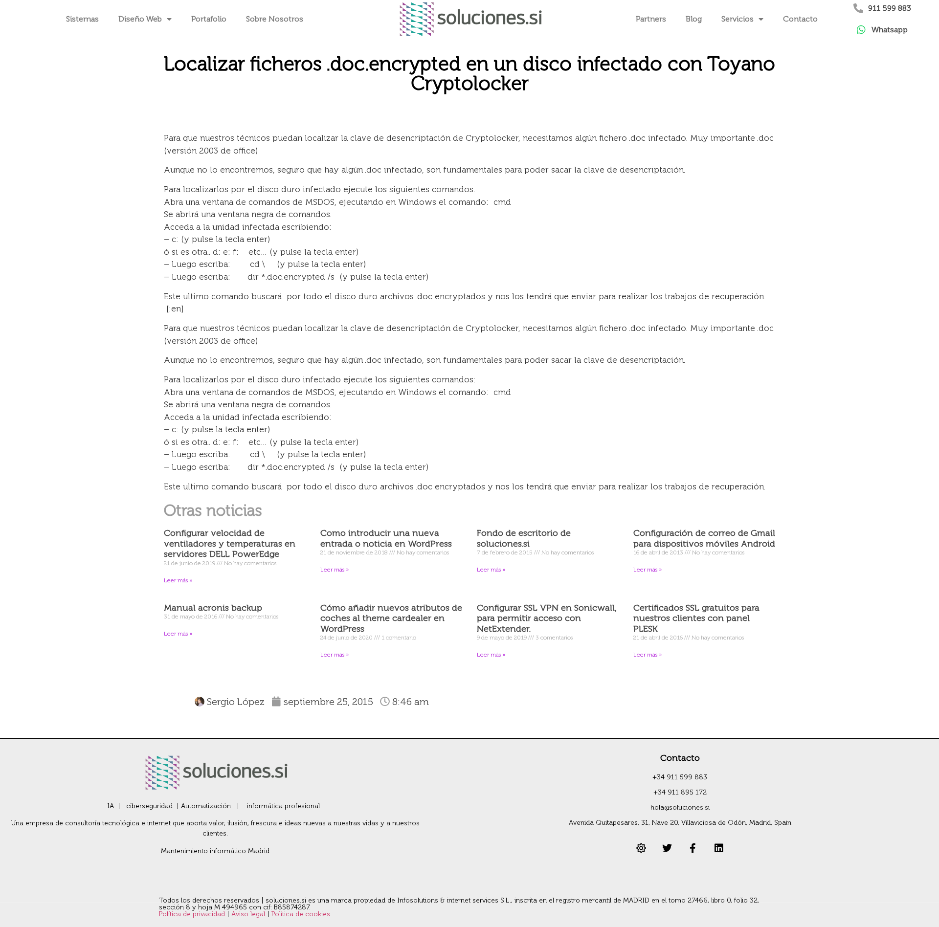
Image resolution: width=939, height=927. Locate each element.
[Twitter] (667, 848)
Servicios (737, 18)
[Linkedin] (719, 848)
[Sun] (641, 848)
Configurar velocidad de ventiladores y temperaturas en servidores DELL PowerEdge (229, 543)
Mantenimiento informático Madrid (215, 851)
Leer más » (178, 580)
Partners (651, 18)
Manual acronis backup (213, 607)
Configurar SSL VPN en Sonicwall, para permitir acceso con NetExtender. (547, 618)
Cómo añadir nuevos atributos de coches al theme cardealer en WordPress (391, 618)
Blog (694, 18)
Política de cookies (300, 914)
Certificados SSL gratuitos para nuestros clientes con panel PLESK (696, 618)
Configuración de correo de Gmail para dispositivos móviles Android (704, 538)
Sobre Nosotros (274, 18)
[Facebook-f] (693, 848)
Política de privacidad (193, 914)
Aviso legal (249, 914)
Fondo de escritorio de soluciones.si (524, 538)
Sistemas (82, 18)
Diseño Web (140, 18)
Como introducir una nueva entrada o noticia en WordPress (386, 538)
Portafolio (208, 18)
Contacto (800, 18)
